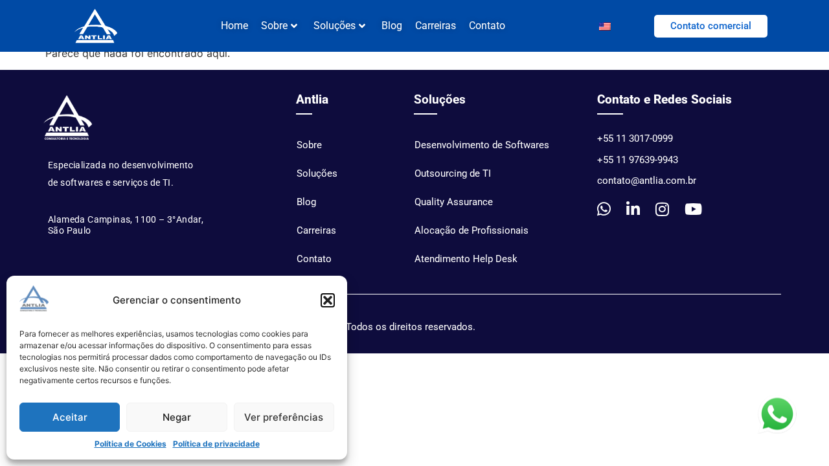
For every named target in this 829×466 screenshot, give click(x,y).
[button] (327, 300)
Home (234, 25)
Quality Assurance (453, 202)
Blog (391, 25)
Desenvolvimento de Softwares (481, 145)
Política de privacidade (216, 444)
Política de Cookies (130, 444)
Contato (487, 25)
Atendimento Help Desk (465, 259)
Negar (177, 417)
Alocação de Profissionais (471, 230)
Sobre (309, 145)
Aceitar (69, 417)
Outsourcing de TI (452, 173)
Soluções (334, 25)
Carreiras (435, 25)
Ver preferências (283, 417)
